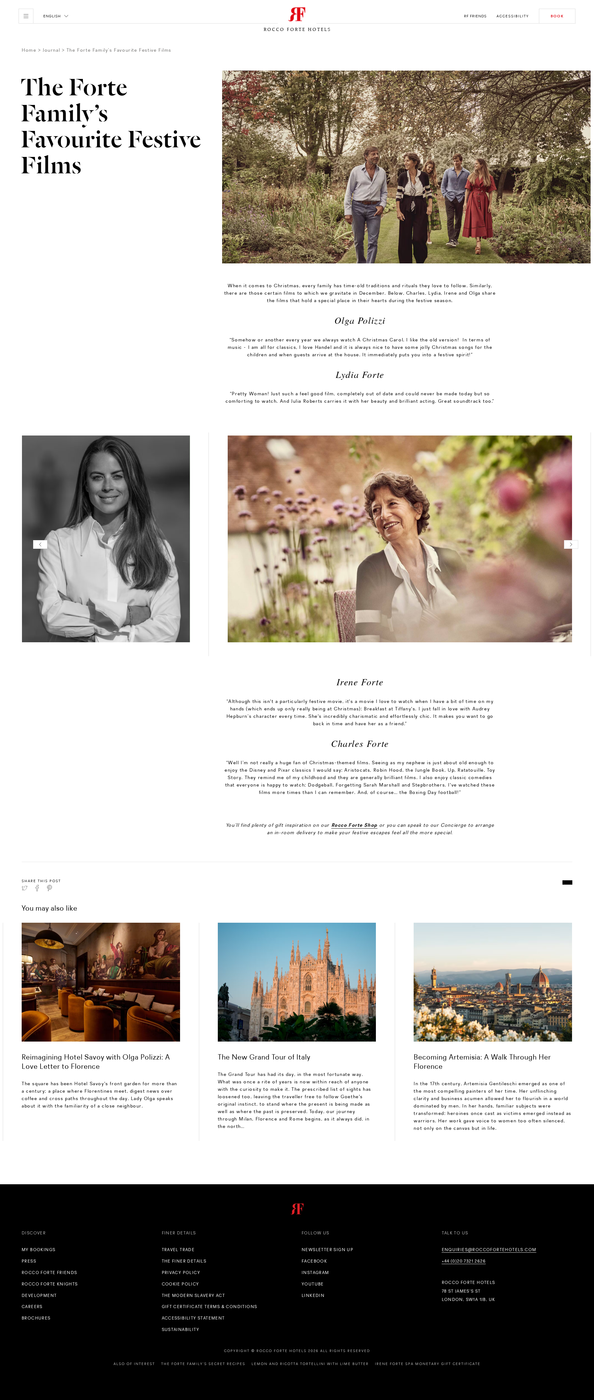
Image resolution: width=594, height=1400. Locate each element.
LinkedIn (313, 1295)
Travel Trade (178, 1249)
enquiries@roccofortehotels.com (489, 1249)
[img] (101, 982)
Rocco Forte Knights (50, 1283)
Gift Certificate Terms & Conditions (209, 1306)
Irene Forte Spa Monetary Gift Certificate (427, 1364)
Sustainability (181, 1329)
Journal (51, 50)
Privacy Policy (181, 1272)
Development (39, 1295)
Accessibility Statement (193, 1317)
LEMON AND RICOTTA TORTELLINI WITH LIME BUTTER (310, 1364)
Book (557, 16)
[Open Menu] (26, 16)
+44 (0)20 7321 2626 (464, 1261)
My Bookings (38, 1249)
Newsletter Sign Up (327, 1249)
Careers (32, 1306)
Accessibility (513, 16)
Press (29, 1261)
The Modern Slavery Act (193, 1295)
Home (29, 50)
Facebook (314, 1261)
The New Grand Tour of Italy (264, 1056)
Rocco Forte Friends (49, 1272)
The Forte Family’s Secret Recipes (203, 1364)
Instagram (315, 1272)
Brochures (36, 1317)
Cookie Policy (180, 1283)
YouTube (313, 1283)
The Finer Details (184, 1261)
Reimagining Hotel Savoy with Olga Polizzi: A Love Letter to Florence (96, 1061)
